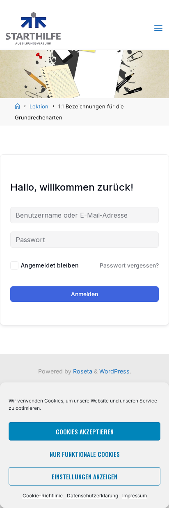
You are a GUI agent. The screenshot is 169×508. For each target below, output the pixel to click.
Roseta (81, 371)
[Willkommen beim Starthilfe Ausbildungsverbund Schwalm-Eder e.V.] (33, 27)
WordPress (114, 371)
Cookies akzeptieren (85, 431)
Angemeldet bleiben (50, 265)
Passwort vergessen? (129, 265)
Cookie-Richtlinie (43, 495)
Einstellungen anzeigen (84, 476)
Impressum (134, 495)
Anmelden (84, 293)
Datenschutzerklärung (92, 495)
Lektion (39, 106)
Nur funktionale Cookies (85, 454)
